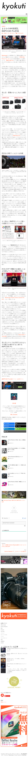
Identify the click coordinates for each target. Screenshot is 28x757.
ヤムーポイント (4, 638)
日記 (2, 639)
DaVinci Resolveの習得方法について (15, 456)
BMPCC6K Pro (9, 60)
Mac (2, 628)
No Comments (20, 33)
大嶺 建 (4, 33)
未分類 (2, 642)
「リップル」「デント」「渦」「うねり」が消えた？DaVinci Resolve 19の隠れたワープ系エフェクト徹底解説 (17, 670)
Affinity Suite (3, 625)
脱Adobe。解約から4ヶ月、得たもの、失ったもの (17, 653)
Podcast (2, 629)
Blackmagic (4, 55)
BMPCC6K (18, 500)
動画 (3, 501)
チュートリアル (4, 634)
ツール (2, 636)
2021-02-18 (11, 33)
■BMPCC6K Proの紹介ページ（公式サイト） (13, 379)
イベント (2, 633)
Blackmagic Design (7, 500)
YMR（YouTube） (14, 414)
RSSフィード (3, 702)
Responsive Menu (26, 14)
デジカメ (23, 500)
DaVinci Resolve (4, 626)
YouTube (2, 631)
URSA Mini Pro (16, 135)
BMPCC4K (14, 500)
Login (25, 518)
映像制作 (3, 26)
